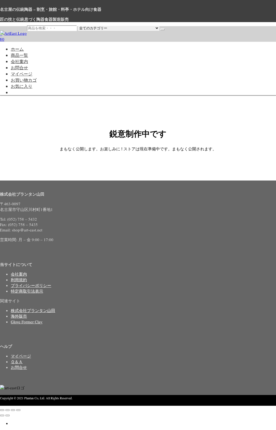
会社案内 (19, 61)
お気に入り (21, 86)
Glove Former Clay (27, 321)
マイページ (21, 74)
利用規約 (19, 279)
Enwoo (28, 403)
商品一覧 (19, 55)
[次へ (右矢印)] (7, 415)
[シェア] (13, 410)
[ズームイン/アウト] (2, 410)
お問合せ (19, 67)
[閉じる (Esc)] (18, 410)
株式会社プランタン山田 (33, 310)
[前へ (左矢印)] (2, 415)
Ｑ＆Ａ (17, 361)
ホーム (17, 49)
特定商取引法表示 (27, 291)
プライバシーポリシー (31, 285)
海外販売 (19, 316)
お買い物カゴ (24, 80)
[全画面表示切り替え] (7, 410)
